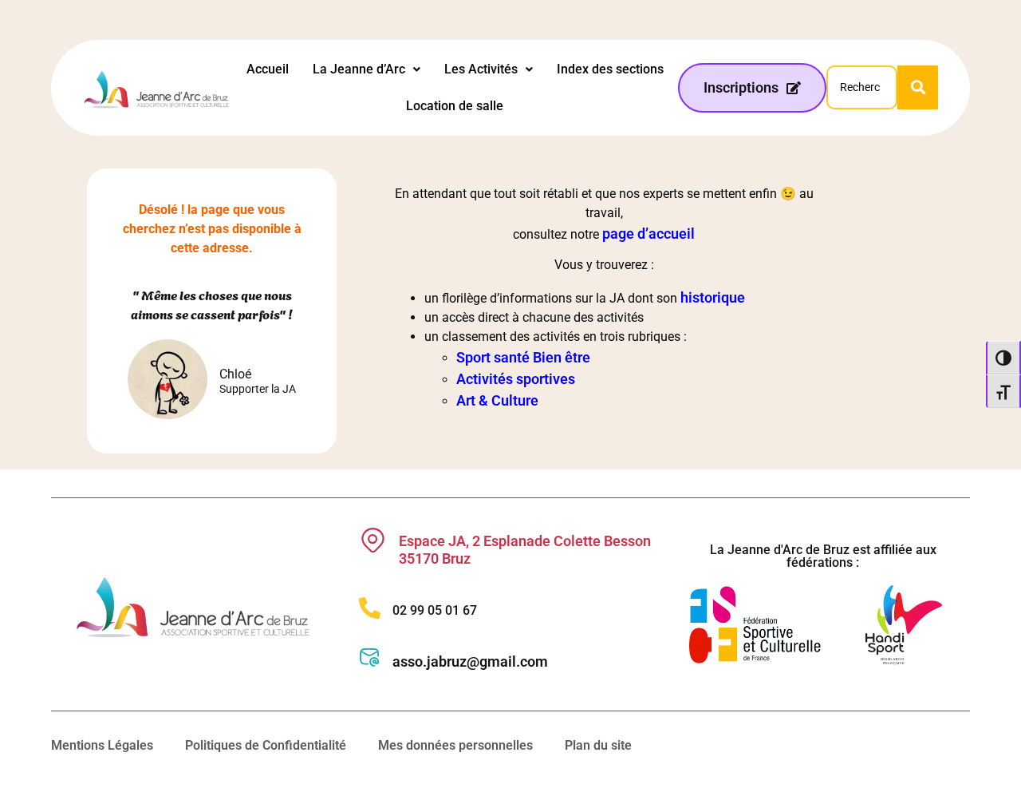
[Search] (917, 87)
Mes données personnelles (455, 745)
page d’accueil (648, 233)
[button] (366, 69)
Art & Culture (497, 400)
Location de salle (454, 105)
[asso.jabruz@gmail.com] (369, 657)
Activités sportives (515, 378)
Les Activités (481, 69)
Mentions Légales (102, 745)
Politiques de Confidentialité (265, 745)
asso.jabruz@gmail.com (470, 661)
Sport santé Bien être (523, 357)
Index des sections (610, 69)
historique (712, 297)
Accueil (267, 69)
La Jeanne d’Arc (359, 69)
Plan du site (598, 745)
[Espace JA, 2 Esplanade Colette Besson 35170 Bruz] (373, 540)
